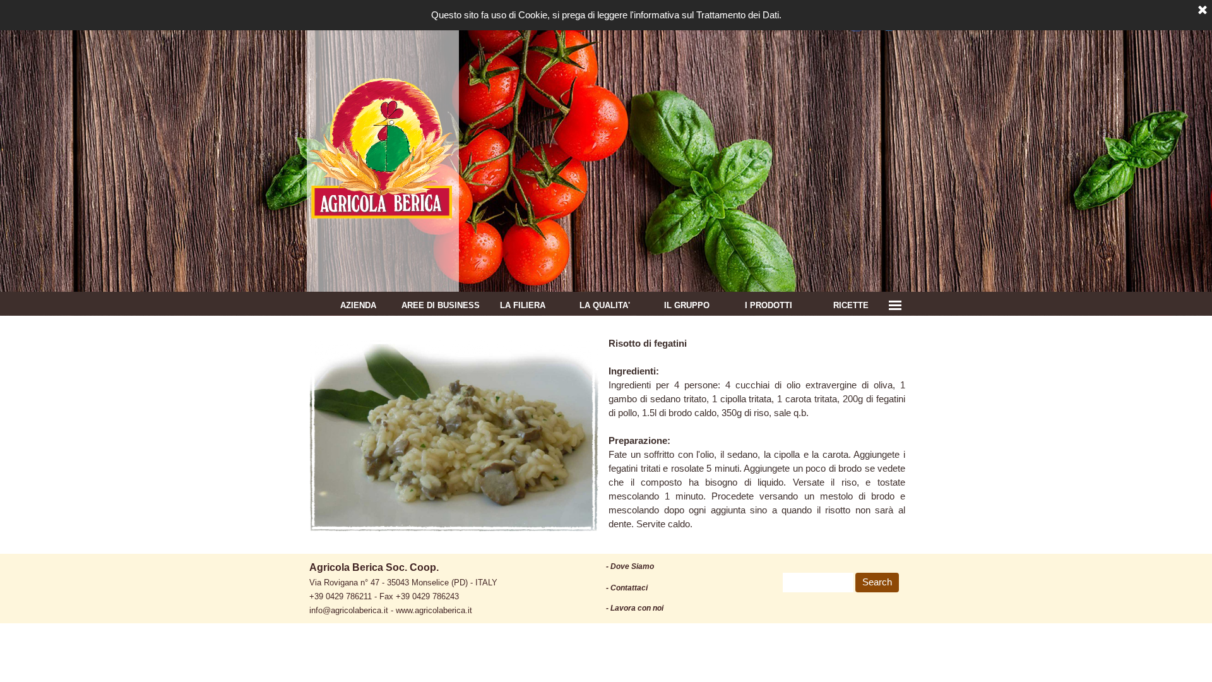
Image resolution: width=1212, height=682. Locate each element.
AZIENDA (358, 305)
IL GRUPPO (687, 305)
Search (877, 582)
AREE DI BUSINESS (440, 305)
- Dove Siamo (630, 566)
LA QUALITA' (604, 305)
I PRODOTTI (768, 305)
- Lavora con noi (634, 608)
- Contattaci (627, 587)
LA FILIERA (522, 305)
